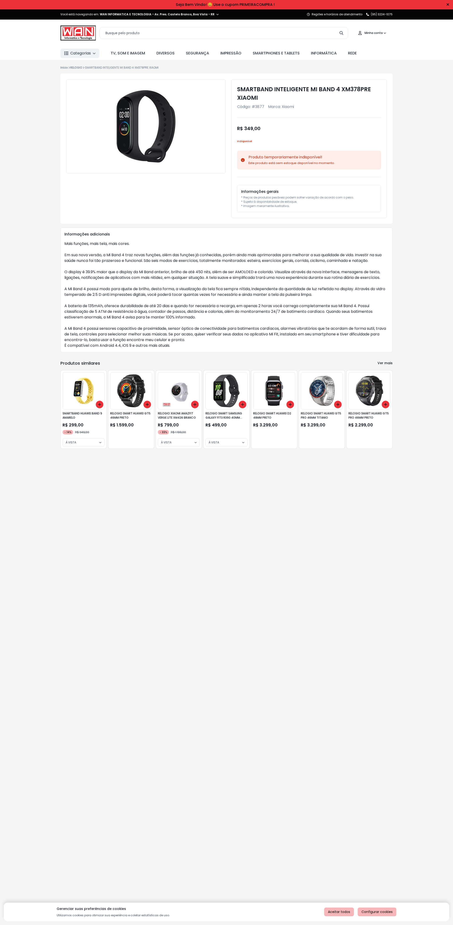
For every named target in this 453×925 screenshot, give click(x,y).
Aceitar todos (339, 911)
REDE (352, 53)
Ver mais (385, 363)
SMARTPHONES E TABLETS (276, 53)
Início (64, 68)
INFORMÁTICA (324, 53)
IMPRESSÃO (230, 53)
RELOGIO (76, 68)
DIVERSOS (165, 53)
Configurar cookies (377, 911)
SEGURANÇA (197, 53)
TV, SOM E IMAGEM (128, 53)
